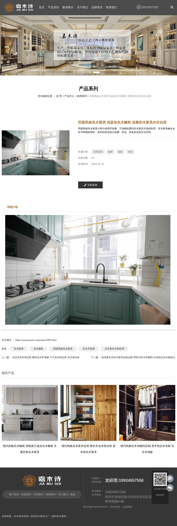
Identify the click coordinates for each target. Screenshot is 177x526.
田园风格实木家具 (63, 348)
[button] (80, 72)
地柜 (120, 151)
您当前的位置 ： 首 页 (50, 96)
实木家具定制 (21, 516)
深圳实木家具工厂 (40, 516)
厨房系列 (82, 96)
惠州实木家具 (59, 516)
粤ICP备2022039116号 (96, 506)
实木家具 (19, 348)
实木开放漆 (89, 348)
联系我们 (111, 7)
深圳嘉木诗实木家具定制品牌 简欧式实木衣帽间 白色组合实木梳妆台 (138, 357)
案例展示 (67, 7)
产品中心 (69, 96)
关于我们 (82, 7)
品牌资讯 (97, 7)
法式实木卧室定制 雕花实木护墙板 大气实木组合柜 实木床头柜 (46, 357)
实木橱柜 (38, 348)
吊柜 (130, 151)
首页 (41, 7)
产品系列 (53, 7)
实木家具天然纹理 (114, 348)
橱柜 (110, 151)
